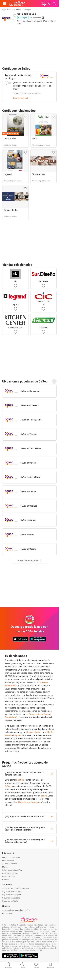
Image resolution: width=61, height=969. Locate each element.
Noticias (5, 880)
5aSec (18, 10)
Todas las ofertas (9, 864)
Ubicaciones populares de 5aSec (25, 381)
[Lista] (48, 3)
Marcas (5, 867)
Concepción (34, 714)
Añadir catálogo (8, 876)
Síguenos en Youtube (11, 898)
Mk (48, 732)
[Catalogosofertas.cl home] (17, 3)
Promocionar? (8, 861)
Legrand (17, 735)
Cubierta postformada (28, 802)
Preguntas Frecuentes (11, 857)
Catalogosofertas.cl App (12, 870)
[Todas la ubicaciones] (54, 381)
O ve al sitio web (21, 98)
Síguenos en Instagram (11, 895)
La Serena (45, 714)
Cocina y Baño (33, 732)
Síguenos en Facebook (11, 891)
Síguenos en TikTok (10, 901)
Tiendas (10, 10)
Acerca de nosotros (10, 873)
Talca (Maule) (11, 717)
